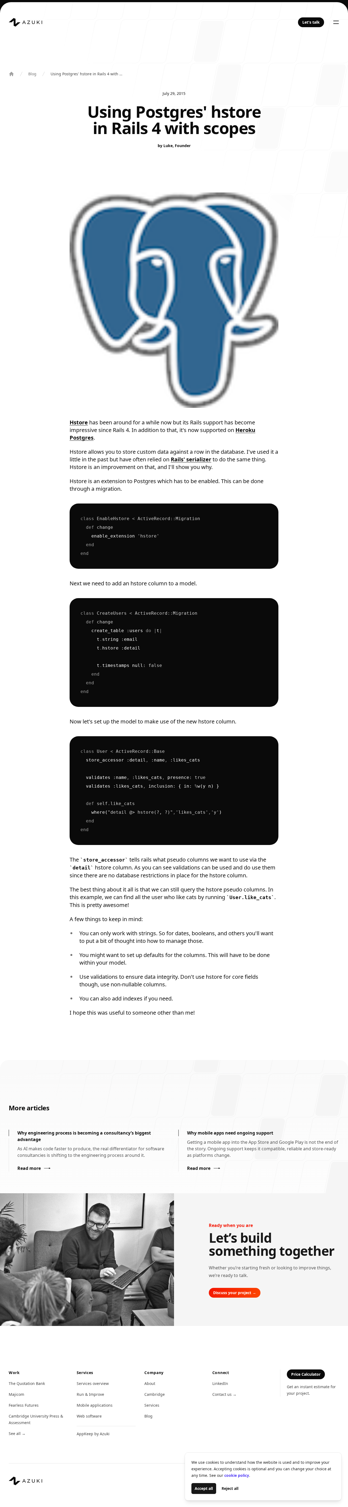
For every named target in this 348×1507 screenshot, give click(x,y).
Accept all (204, 1488)
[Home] (25, 22)
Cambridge (154, 1394)
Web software (89, 1416)
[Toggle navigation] (336, 22)
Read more (29, 1168)
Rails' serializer (191, 459)
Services (151, 1405)
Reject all (230, 1488)
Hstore (79, 422)
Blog (32, 73)
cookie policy (236, 1475)
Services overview (93, 1383)
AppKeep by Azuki (93, 1433)
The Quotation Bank (27, 1383)
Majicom (16, 1394)
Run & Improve (90, 1394)
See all (17, 1433)
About (149, 1383)
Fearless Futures (24, 1405)
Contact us (224, 1394)
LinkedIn (220, 1383)
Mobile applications (95, 1405)
